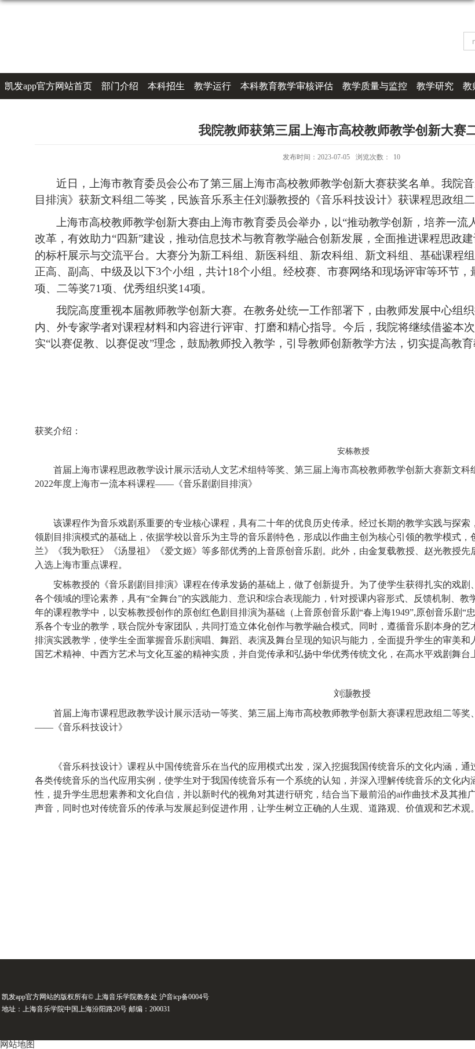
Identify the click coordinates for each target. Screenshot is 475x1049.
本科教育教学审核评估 (286, 86)
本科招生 (166, 86)
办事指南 (23, 112)
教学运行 (212, 86)
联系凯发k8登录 (83, 112)
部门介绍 (119, 86)
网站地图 (17, 1044)
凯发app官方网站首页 (48, 86)
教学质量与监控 (374, 86)
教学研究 (435, 86)
